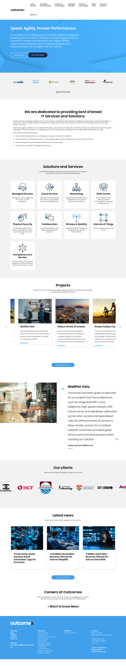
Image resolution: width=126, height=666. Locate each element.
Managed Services (71, 5)
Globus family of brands (71, 326)
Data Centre (42, 641)
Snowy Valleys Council (107, 326)
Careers (13, 637)
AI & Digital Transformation (45, 5)
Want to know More (64, 606)
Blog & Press (94, 5)
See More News (63, 577)
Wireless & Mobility (44, 653)
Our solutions (38, 55)
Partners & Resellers (103, 5)
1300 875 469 (97, 633)
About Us (33, 15)
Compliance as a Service (46, 637)
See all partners (63, 92)
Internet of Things (43, 643)
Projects (13, 635)
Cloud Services (42, 633)
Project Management (45, 651)
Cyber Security (33, 5)
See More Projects (63, 365)
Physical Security (43, 649)
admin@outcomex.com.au (102, 635)
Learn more (19, 55)
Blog (12, 633)
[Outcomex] (18, 10)
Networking (41, 647)
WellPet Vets (27, 326)
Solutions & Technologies (60, 5)
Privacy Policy (96, 650)
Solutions (14, 631)
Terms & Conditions (98, 648)
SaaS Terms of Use (98, 652)
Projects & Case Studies (83, 5)
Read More (24, 343)
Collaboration (42, 635)
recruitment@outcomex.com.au (22, 646)
